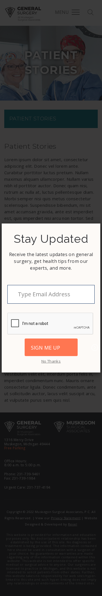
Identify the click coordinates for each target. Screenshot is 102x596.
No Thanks (51, 361)
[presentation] (50, 324)
